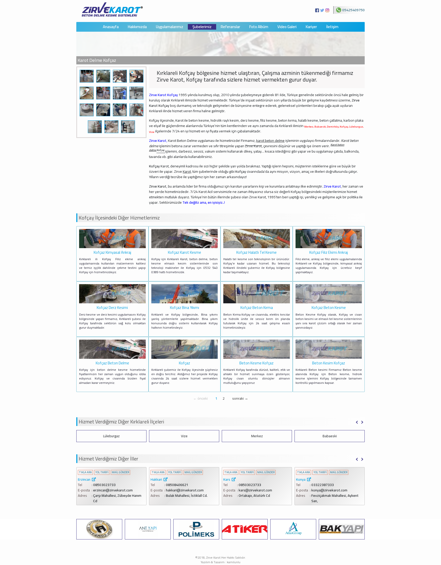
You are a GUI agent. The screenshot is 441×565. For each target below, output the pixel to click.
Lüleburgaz (111, 436)
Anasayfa (111, 27)
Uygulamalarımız (169, 27)
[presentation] (357, 421)
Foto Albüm (258, 27)
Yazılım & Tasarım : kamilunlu (220, 562)
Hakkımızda (137, 27)
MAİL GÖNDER (120, 472)
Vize (184, 436)
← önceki (200, 398)
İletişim (332, 27)
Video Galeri (287, 27)
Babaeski (330, 436)
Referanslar (230, 27)
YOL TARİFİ (101, 472)
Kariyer (311, 27)
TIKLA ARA (85, 472)
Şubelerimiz (202, 27)
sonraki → (240, 398)
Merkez (257, 436)
